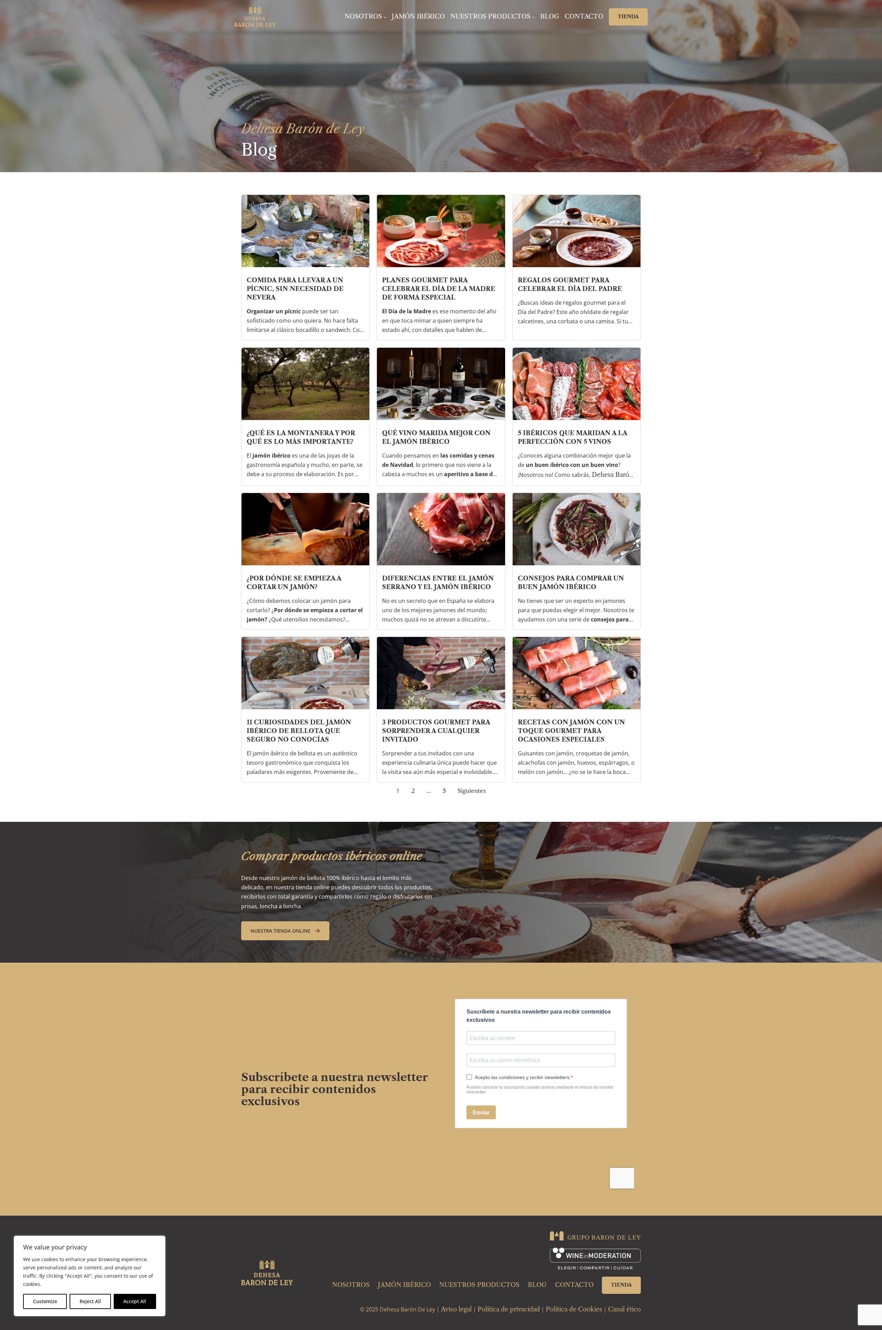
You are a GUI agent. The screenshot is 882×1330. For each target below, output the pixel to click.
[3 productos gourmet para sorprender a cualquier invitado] (441, 673)
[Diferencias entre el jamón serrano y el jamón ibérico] (441, 529)
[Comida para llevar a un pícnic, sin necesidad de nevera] (305, 231)
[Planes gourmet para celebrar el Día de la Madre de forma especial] (441, 231)
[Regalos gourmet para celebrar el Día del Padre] (576, 231)
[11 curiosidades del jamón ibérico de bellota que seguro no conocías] (305, 673)
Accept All (134, 1301)
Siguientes (472, 790)
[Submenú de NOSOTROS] (384, 16)
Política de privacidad (509, 1309)
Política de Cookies (574, 1309)
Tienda (628, 16)
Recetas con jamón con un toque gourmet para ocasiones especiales (571, 731)
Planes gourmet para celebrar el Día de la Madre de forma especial (438, 288)
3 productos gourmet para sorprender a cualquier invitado (436, 731)
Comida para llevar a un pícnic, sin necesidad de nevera (295, 288)
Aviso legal (456, 1309)
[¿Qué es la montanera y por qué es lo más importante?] (305, 384)
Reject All (90, 1301)
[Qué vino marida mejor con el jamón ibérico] (441, 384)
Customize (45, 1301)
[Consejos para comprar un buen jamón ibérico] (576, 529)
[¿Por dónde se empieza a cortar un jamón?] (305, 529)
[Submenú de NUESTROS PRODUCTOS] (533, 16)
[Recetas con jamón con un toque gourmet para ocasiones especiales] (576, 673)
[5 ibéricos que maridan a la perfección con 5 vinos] (576, 384)
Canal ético (624, 1309)
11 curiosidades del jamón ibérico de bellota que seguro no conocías (299, 731)
